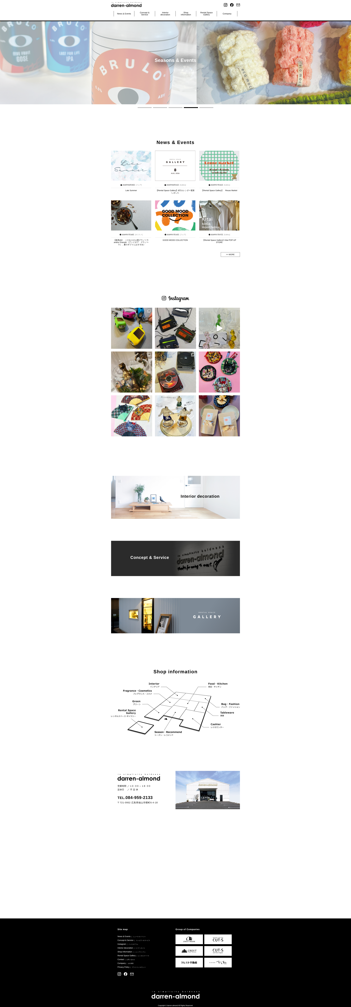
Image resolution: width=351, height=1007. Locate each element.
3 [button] (175, 107)
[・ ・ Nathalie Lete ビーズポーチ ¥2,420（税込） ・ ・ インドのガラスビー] (219, 372)
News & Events (124, 14)
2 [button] (160, 107)
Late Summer (131, 190)
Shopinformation (186, 13)
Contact (126, 959)
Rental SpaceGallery (206, 13)
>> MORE (230, 254)
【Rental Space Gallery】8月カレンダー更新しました (175, 191)
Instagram (128, 944)
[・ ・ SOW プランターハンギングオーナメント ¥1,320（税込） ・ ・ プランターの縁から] (131, 372)
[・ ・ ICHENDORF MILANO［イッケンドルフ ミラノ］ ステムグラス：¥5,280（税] (219, 328)
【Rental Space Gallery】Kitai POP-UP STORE (219, 241)
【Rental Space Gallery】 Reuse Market (219, 190)
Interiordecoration (165, 13)
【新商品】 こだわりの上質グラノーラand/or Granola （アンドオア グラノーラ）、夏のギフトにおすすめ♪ (131, 242)
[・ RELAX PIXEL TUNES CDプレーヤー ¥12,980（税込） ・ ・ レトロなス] (175, 372)
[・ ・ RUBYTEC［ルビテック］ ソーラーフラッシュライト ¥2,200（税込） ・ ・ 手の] (131, 328)
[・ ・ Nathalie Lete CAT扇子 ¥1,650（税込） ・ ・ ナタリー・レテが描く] (131, 415)
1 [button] (145, 107)
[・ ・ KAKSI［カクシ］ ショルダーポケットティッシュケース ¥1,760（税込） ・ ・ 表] (175, 328)
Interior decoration (131, 948)
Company (227, 14)
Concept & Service (144, 13)
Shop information (132, 952)
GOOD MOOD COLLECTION (175, 240)
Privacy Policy (132, 967)
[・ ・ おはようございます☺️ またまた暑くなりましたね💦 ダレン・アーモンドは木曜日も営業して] (175, 415)
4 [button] (191, 107)
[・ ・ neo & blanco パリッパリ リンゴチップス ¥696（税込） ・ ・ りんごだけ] (219, 415)
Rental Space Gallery (133, 955)
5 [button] (206, 107)
